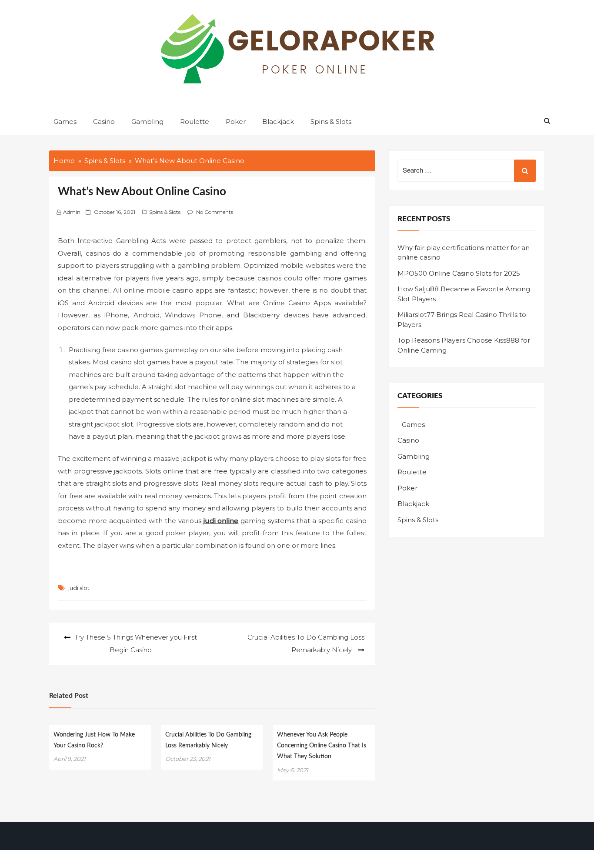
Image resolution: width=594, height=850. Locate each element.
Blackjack (278, 121)
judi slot (79, 587)
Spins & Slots (330, 121)
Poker (236, 121)
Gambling (147, 121)
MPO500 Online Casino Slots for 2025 (458, 273)
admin (71, 212)
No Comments (214, 212)
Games (65, 121)
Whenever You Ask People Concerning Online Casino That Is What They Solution (321, 746)
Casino (104, 121)
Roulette (194, 121)
